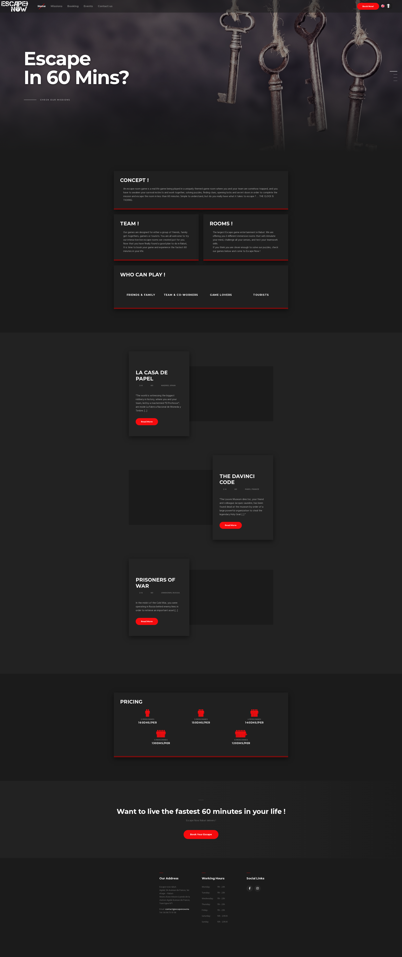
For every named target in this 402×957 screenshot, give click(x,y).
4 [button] (392, 81)
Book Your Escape (201, 834)
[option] (201, 76)
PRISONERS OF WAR (155, 583)
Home (42, 6)
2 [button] (392, 75)
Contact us (105, 6)
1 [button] (392, 72)
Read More (147, 422)
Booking (73, 6)
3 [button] (392, 78)
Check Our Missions (55, 100)
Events (88, 6)
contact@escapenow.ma (177, 909)
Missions (56, 6)
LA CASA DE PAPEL (152, 375)
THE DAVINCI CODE (237, 479)
